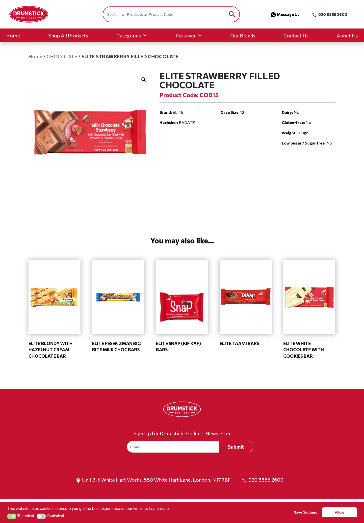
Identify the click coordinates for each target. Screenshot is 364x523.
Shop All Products (68, 35)
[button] (143, 79)
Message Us (288, 14)
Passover (186, 35)
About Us (347, 35)
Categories (128, 35)
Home (13, 35)
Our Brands (242, 35)
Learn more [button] (159, 508)
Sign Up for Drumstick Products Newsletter (182, 433)
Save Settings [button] (305, 512)
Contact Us (296, 35)
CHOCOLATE (62, 56)
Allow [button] (339, 512)
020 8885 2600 (332, 14)
